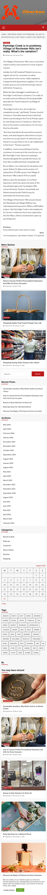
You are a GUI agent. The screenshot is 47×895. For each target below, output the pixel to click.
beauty (14, 616)
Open (19, 634)
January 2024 (8, 463)
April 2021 (7, 514)
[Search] (43, 27)
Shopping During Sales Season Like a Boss (21, 363)
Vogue (13, 652)
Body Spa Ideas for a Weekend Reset (17, 407)
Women (35, 652)
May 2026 (7, 425)
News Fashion (8, 550)
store (12, 648)
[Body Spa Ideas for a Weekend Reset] (23, 816)
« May (3, 604)
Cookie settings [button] (8, 890)
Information (33, 625)
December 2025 (9, 442)
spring (5, 648)
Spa (43, 643)
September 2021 (9, 493)
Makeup (14, 629)
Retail (5, 643)
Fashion (13, 625)
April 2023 (7, 476)
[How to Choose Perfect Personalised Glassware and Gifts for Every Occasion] (23, 263)
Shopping (6, 42)
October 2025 (8, 450)
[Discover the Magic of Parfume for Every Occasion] (23, 857)
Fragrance (22, 625)
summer (27, 648)
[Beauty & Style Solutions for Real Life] (23, 775)
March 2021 (7, 519)
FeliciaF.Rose (9, 55)
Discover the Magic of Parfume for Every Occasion (22, 411)
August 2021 (8, 497)
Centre (21, 620)
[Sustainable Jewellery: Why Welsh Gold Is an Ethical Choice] (23, 689)
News (12, 634)
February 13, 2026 (19, 325)
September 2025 (9, 455)
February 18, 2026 (19, 795)
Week (20, 652)
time (34, 648)
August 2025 (8, 459)
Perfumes (6, 639)
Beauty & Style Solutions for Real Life (17, 402)
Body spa (6, 541)
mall (22, 629)
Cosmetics (7, 545)
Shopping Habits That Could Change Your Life (22, 323)
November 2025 (9, 446)
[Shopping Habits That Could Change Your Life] (23, 305)
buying (13, 620)
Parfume (6, 554)
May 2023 (7, 472)
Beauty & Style (8, 537)
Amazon (6, 616)
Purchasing (37, 639)
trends (5, 652)
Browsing (37, 616)
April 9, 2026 (18, 286)
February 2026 (8, 433)
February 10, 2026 (19, 365)
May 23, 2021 (19, 55)
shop (22, 643)
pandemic (27, 634)
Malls (29, 629)
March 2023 (7, 480)
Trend (41, 648)
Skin (37, 643)
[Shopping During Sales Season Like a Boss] (23, 345)
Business (5, 620)
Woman (27, 652)
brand (28, 616)
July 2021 (6, 502)
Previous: (19, 228)
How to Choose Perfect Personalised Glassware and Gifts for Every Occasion (23, 397)
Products (26, 639)
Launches (6, 629)
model (5, 634)
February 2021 (8, 523)
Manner (36, 629)
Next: (24, 234)
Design (5, 625)
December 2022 (9, 484)
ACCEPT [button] (20, 890)
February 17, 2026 (19, 836)
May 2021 (7, 510)
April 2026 (7, 429)
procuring (15, 639)
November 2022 (9, 489)
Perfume (36, 634)
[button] (3, 27)
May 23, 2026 (18, 711)
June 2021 (7, 506)
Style (19, 648)
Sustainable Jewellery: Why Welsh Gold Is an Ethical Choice (23, 390)
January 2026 (8, 437)
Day (38, 620)
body (21, 616)
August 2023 (8, 467)
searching (13, 643)
